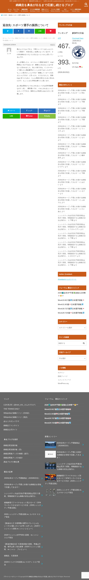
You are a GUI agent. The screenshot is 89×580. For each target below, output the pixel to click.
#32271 (52, 44)
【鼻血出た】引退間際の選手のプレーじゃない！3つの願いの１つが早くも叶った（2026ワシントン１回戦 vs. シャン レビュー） (22, 525)
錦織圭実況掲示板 (10, 445)
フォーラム (16, 10)
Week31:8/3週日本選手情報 (69, 304)
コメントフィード (64, 380)
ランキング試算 (55, 10)
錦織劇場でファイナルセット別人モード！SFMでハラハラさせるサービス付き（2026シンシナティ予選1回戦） (22, 505)
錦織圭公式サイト (10, 430)
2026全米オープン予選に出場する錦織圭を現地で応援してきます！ (22, 485)
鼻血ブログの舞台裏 (11, 462)
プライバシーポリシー (11, 576)
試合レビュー (45, 10)
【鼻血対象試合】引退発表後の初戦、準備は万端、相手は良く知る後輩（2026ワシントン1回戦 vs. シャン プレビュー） (22, 546)
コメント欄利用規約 (75, 10)
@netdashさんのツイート (67, 279)
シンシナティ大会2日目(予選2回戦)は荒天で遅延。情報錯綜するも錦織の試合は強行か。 (72, 218)
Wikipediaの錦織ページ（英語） (16, 417)
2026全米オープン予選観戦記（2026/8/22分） (22, 478)
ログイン (61, 372)
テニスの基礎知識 (35, 10)
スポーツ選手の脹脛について (34, 38)
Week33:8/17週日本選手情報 (70, 300)
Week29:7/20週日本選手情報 (70, 313)
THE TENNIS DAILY (12, 409)
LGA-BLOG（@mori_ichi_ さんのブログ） (20, 405)
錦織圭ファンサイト (11, 425)
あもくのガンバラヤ (11, 421)
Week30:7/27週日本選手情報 (70, 309)
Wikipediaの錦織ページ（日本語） (17, 413)
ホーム (10, 10)
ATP (59, 38)
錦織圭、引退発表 (11, 556)
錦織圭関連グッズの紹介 (13, 458)
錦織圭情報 (24, 10)
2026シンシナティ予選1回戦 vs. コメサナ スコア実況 (22, 515)
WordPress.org (63, 383)
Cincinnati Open (77, 38)
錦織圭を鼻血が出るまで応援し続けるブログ (44, 4)
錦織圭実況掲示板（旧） (13, 449)
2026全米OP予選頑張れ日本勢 (58, 405)
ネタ (65, 10)
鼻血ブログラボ (19, 38)
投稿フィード (63, 376)
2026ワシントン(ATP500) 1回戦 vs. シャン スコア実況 (22, 536)
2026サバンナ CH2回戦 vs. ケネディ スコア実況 (22, 563)
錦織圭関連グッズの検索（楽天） (17, 454)
